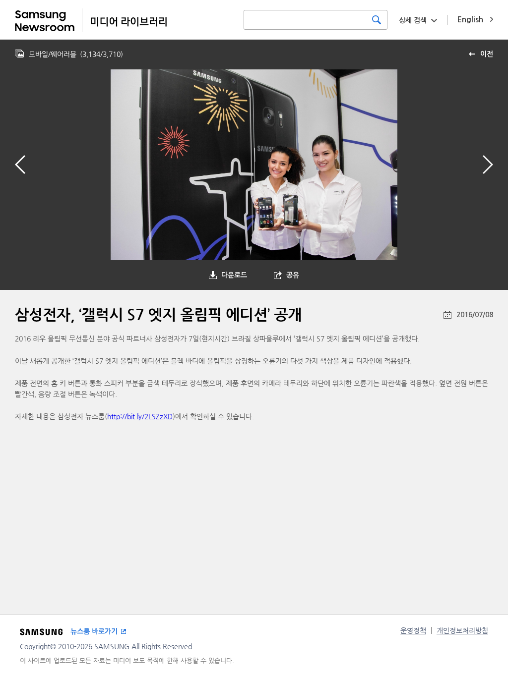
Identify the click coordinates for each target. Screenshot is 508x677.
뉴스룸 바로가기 (94, 631)
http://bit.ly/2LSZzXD (140, 416)
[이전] (20, 164)
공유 (292, 275)
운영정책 (413, 630)
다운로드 (234, 275)
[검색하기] (376, 20)
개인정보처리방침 (462, 630)
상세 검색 (413, 20)
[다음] (488, 164)
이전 (486, 54)
